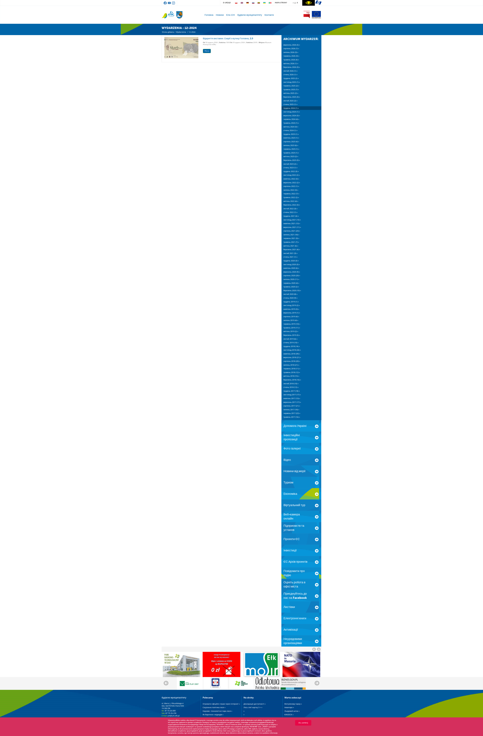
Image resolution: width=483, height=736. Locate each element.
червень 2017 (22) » (291, 413)
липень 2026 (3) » (290, 52)
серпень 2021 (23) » (291, 231)
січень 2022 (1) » (290, 212)
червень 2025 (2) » (291, 86)
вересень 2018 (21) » (292, 357)
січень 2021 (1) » (290, 257)
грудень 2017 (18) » (291, 391)
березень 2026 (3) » (291, 67)
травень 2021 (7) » (291, 242)
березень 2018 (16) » (292, 380)
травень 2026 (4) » (291, 59)
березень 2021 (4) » (291, 249)
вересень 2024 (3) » (291, 115)
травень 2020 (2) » (291, 286)
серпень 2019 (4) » (291, 316)
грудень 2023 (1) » (291, 134)
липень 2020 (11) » (291, 279)
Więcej (207, 51)
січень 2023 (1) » (290, 167)
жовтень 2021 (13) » (291, 223)
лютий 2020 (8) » (290, 294)
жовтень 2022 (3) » (291, 179)
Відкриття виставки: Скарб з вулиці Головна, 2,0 (228, 38)
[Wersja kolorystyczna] (308, 3)
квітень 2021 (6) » (290, 246)
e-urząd (227, 3)
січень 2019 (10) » (290, 342)
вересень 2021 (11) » (292, 227)
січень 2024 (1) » (290, 130)
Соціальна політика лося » (214, 707)
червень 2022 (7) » (291, 193)
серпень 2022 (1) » (291, 186)
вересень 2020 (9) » (291, 272)
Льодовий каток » (291, 711)
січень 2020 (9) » (290, 298)
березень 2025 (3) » (291, 97)
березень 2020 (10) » (292, 290)
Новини (220, 15)
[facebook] (165, 4)
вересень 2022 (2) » (291, 182)
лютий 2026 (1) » (290, 71)
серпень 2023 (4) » (291, 141)
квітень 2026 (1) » (290, 63)
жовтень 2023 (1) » (291, 138)
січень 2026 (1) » (290, 74)
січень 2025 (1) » (290, 104)
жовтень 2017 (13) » (291, 398)
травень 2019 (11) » (291, 327)
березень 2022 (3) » (291, 205)
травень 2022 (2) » (291, 197)
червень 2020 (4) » (291, 283)
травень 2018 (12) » (291, 372)
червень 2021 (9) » (291, 238)
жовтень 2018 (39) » (291, 354)
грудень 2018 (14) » (291, 346)
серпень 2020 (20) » (291, 275)
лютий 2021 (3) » (290, 253)
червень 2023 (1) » (291, 149)
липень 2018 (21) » (291, 365)
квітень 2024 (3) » (290, 127)
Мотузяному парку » (293, 704)
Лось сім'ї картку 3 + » (253, 707)
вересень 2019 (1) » (291, 313)
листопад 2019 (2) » (291, 305)
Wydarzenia (181, 32)
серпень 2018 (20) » (291, 361)
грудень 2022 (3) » (291, 171)
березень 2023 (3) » (291, 160)
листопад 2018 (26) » (292, 350)
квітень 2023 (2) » (290, 156)
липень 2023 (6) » (290, 145)
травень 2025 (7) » (291, 89)
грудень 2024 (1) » (291, 108)
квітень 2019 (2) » (290, 331)
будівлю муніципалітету (249, 15)
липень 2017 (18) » (291, 409)
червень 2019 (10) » (291, 324)
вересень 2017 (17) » (292, 402)
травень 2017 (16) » (291, 417)
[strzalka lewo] (318, 649)
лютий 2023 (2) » (290, 164)
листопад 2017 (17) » (292, 394)
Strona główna (168, 32)
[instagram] (173, 4)
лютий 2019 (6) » (290, 339)
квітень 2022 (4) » (290, 201)
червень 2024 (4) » (291, 119)
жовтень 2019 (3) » (291, 309)
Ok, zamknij (303, 723)
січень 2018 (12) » (290, 387)
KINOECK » (288, 714)
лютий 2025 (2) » (290, 100)
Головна (209, 15)
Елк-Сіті (230, 15)
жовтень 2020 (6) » (291, 268)
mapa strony (281, 3)
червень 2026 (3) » (291, 56)
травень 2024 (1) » (291, 123)
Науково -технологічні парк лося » (217, 711)
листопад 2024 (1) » (291, 112)
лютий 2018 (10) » (290, 383)
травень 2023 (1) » (291, 153)
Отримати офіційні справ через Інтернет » (221, 704)
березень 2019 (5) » (291, 335)
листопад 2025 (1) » (291, 82)
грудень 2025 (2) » (291, 78)
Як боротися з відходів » (213, 714)
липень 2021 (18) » (291, 234)
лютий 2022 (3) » (290, 208)
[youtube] (169, 4)
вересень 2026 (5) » (291, 45)
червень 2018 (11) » (291, 368)
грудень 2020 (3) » (291, 260)
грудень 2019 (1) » (291, 301)
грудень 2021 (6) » (291, 216)
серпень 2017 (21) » (291, 406)
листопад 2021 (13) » (292, 220)
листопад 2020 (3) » (291, 264)
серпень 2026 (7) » (291, 48)
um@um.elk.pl (173, 715)
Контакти (269, 15)
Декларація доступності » (255, 704)
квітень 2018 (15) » (291, 376)
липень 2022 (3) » (290, 190)
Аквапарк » (289, 707)
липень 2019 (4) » (290, 320)
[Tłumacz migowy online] (318, 2)
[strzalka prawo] (314, 649)
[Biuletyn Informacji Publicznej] (307, 14)
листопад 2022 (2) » (291, 175)
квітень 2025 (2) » (290, 93)
